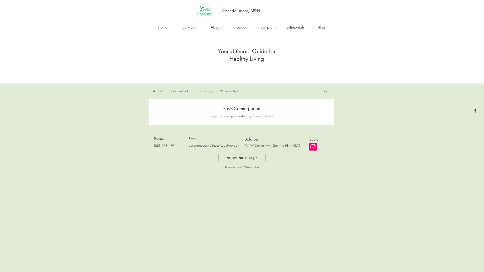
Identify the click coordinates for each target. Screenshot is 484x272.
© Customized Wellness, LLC (242, 167)
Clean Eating (205, 91)
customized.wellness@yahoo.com (214, 145)
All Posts (158, 91)
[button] (325, 92)
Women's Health (230, 91)
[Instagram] (313, 147)
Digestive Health (180, 91)
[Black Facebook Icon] (475, 111)
